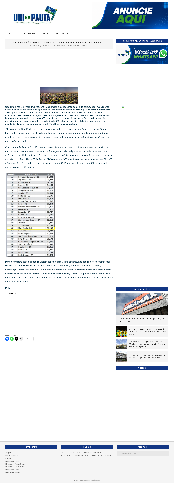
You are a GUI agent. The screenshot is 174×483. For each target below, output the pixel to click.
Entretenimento (11, 455)
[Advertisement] (59, 68)
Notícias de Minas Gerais (15, 464)
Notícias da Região (12, 461)
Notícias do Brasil (12, 469)
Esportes (9, 458)
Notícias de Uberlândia (79, 46)
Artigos (8, 452)
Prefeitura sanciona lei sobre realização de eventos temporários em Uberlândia (147, 356)
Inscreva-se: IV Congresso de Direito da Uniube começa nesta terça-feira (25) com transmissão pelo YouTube (147, 344)
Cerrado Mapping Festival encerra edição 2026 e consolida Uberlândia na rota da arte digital (147, 331)
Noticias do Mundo (12, 472)
